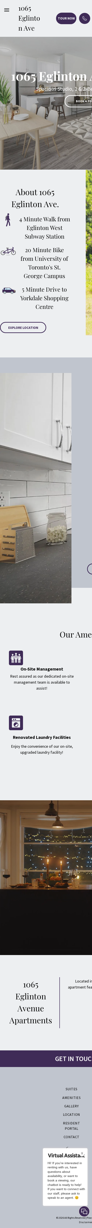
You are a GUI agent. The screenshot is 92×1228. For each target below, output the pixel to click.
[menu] (6, 10)
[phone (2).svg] (84, 21)
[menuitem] (72, 1089)
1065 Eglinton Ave (29, 18)
